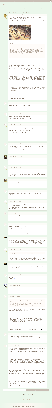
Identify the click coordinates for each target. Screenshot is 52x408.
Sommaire (10, 9)
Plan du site (39, 1)
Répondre (15, 9)
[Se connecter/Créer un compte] (51, 1)
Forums (31, 1)
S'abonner (19, 9)
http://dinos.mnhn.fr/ (12, 90)
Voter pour (24, 9)
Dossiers (27, 1)
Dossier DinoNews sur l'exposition (15, 92)
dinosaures (22, 1)
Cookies (38, 406)
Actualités (17, 1)
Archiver (32, 9)
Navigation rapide (26, 399)
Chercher (37, 9)
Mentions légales (33, 406)
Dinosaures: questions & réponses (23, 406)
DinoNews (11, 1)
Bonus (35, 1)
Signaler (41, 9)
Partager (28, 9)
